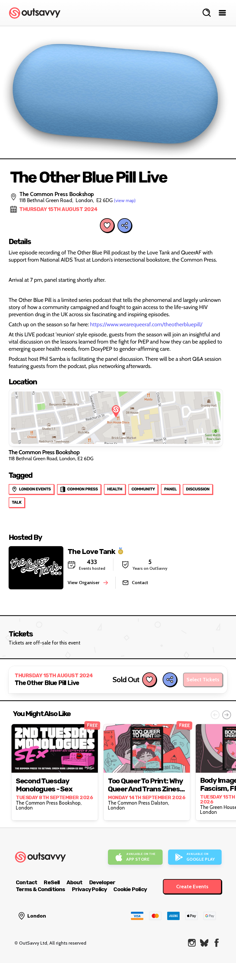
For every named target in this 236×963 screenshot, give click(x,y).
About (74, 882)
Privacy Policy (89, 889)
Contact (26, 882)
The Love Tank (91, 551)
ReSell (52, 882)
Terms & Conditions (40, 889)
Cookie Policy (130, 889)
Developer (102, 882)
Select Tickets (202, 679)
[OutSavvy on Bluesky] (204, 943)
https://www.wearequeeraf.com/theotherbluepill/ (146, 324)
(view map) (125, 200)
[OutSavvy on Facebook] (217, 943)
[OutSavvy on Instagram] (192, 943)
